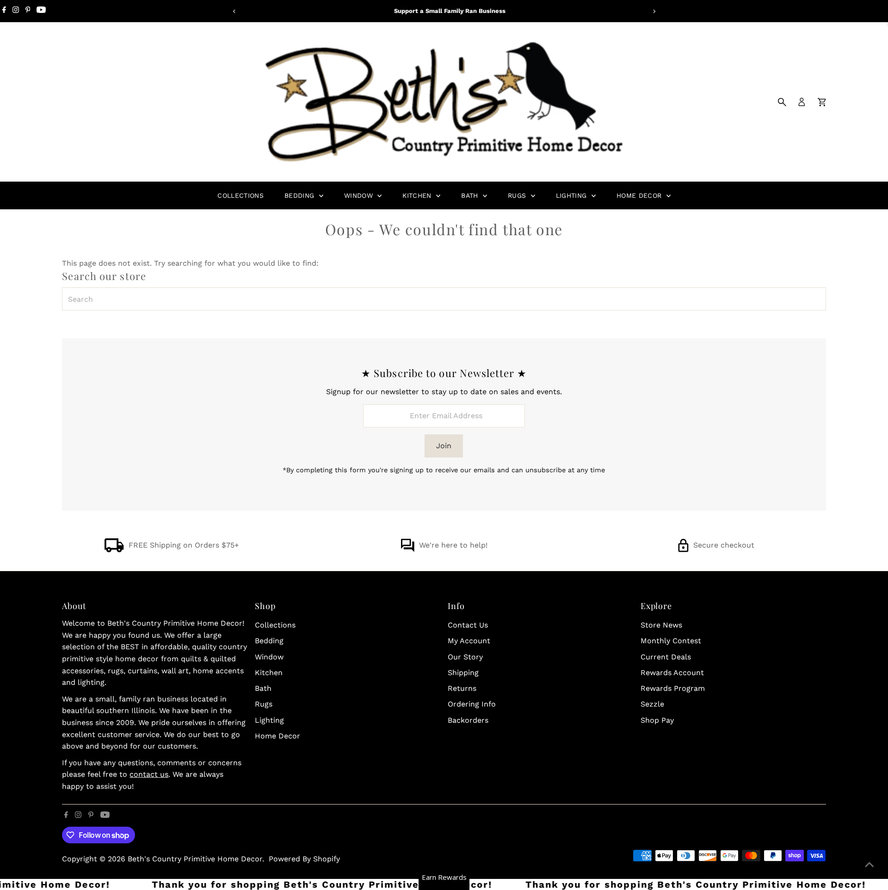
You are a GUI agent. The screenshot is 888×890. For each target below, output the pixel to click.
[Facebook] (4, 11)
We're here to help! (453, 545)
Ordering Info (472, 704)
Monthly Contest (671, 640)
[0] (822, 102)
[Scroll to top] (869, 864)
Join (443, 445)
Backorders (468, 720)
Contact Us (468, 625)
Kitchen (418, 195)
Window (359, 195)
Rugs (518, 195)
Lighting (572, 195)
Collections (240, 195)
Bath (471, 195)
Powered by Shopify (304, 858)
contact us (149, 774)
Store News (661, 625)
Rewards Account (672, 672)
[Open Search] (782, 102)
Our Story (465, 656)
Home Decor (640, 195)
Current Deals (666, 656)
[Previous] (234, 11)
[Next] (653, 11)
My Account (469, 640)
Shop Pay (657, 720)
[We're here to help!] (407, 549)
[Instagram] (15, 11)
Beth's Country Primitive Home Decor (195, 858)
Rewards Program (673, 688)
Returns (462, 688)
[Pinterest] (28, 11)
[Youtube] (41, 11)
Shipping (463, 672)
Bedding (300, 195)
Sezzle (652, 704)
